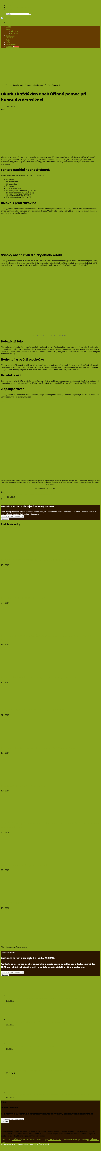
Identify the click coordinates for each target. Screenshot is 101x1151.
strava (84, 1140)
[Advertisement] (50, 67)
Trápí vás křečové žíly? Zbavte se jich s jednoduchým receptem (39, 677)
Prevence (9, 38)
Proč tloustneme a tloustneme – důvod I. (25, 598)
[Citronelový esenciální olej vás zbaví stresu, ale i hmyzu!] (25, 705)
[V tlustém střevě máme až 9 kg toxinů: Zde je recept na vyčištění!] (21, 555)
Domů (8, 27)
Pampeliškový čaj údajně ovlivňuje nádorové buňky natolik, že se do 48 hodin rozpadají (47, 1094)
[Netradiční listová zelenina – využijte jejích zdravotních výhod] (19, 743)
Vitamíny (14, 31)
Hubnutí (9, 85)
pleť (46, 1140)
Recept (74, 1139)
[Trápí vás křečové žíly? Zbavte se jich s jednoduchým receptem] (19, 672)
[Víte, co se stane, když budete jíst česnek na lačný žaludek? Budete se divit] (19, 1068)
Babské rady (11, 44)
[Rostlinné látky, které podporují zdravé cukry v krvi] (18, 1044)
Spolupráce (10, 3)
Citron (3, 1140)
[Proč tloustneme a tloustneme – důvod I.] (21, 593)
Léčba (31, 495)
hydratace (20, 495)
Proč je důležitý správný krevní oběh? (23, 785)
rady (62, 1139)
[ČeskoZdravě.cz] (8, 18)
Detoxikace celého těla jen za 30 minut (24, 865)
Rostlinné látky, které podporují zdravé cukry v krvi (30, 1046)
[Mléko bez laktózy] (25, 898)
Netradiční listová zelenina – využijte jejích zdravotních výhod (38, 747)
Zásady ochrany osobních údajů (18, 7)
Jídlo (8, 40)
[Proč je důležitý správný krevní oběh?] (22, 780)
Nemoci (12, 47)
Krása (8, 42)
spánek (80, 1140)
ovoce (43, 1139)
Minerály (14, 33)
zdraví (94, 1139)
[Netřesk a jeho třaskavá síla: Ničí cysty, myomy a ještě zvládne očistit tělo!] (19, 996)
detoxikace (5, 495)
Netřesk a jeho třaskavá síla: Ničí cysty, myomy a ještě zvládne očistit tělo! (41, 998)
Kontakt (9, 10)
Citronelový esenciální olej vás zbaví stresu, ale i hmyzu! (35, 710)
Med (34, 1139)
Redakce (9, 5)
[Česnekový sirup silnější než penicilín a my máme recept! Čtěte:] (19, 1019)
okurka (37, 495)
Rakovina (67, 1140)
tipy (87, 1140)
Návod (38, 1140)
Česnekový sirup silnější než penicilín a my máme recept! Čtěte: (37, 1022)
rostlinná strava (46, 495)
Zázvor (3, 1142)
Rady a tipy (10, 36)
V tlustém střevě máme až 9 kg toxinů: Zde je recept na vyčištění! (40, 560)
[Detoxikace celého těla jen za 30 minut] (25, 860)
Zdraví (8, 29)
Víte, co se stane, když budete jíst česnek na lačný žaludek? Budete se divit (42, 1070)
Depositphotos (61, 488)
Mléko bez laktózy (11, 903)
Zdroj (3, 401)
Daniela (4, 107)
